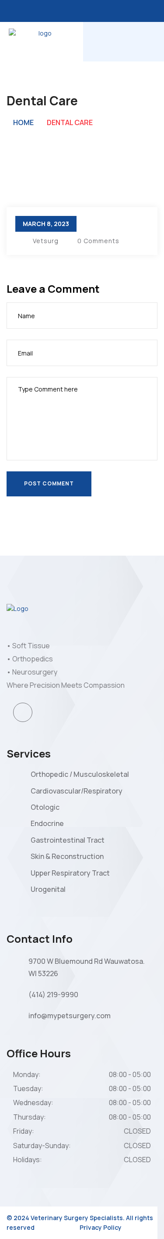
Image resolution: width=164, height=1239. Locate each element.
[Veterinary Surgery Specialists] (41, 41)
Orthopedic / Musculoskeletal (80, 774)
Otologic (45, 807)
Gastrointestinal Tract (68, 840)
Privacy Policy (101, 1227)
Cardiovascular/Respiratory (76, 791)
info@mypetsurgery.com (69, 1015)
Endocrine (47, 823)
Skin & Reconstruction (67, 856)
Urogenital (48, 889)
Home (23, 122)
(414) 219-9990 (53, 994)
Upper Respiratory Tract (70, 873)
